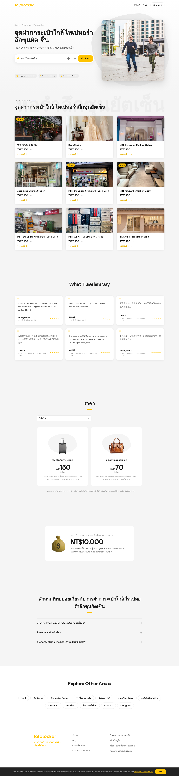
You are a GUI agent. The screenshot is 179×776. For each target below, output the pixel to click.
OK (160, 772)
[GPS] (68, 58)
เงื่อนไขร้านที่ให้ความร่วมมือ (122, 745)
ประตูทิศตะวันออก (125, 698)
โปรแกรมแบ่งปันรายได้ (120, 735)
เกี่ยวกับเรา (76, 735)
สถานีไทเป (70, 705)
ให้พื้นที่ (137, 5)
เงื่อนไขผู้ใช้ (115, 740)
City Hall (108, 705)
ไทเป (24, 25)
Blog (74, 740)
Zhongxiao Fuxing (59, 698)
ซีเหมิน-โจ (38, 698)
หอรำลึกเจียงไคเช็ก (149, 698)
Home (17, 25)
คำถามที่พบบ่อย (78, 745)
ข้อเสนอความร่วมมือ (81, 750)
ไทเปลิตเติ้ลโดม (89, 705)
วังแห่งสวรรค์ (104, 698)
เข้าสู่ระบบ (157, 5)
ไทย (145, 5)
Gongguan (125, 705)
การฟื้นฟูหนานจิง (83, 698)
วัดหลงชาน (53, 705)
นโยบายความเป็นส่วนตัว (143, 771)
